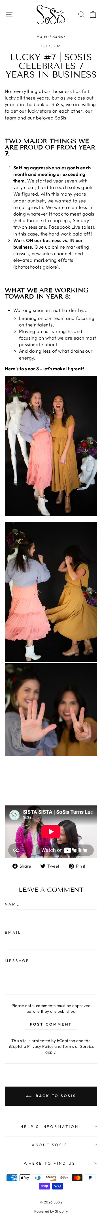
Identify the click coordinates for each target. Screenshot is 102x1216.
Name (12, 904)
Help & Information (49, 1126)
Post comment (51, 1024)
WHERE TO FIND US (50, 1163)
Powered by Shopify (51, 1211)
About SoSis (50, 1144)
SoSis (57, 36)
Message (17, 960)
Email (13, 932)
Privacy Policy (40, 1046)
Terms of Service (78, 1046)
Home (43, 36)
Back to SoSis (55, 1095)
